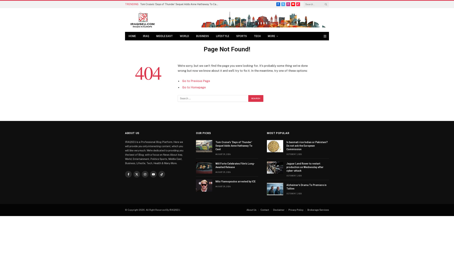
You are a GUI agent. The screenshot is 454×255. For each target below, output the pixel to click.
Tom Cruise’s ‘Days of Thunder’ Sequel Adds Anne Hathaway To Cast (179, 4)
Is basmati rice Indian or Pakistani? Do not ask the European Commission (307, 146)
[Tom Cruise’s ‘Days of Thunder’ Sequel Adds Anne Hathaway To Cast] (204, 146)
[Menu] (325, 36)
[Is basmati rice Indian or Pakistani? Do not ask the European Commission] (275, 146)
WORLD (184, 36)
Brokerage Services (318, 210)
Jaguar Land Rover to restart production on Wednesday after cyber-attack (304, 167)
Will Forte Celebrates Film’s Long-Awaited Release (235, 165)
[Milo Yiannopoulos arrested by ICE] (204, 185)
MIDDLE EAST (164, 36)
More (271, 36)
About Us (251, 210)
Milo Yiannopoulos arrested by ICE (235, 181)
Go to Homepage (194, 87)
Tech (257, 36)
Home (132, 36)
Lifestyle (222, 36)
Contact (265, 210)
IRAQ (146, 36)
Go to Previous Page (196, 81)
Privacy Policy (296, 210)
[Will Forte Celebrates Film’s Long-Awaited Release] (204, 168)
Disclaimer (278, 210)
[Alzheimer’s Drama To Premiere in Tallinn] (275, 189)
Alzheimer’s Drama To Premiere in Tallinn (306, 187)
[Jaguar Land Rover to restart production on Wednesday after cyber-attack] (275, 168)
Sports (241, 36)
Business (202, 36)
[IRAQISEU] (142, 20)
